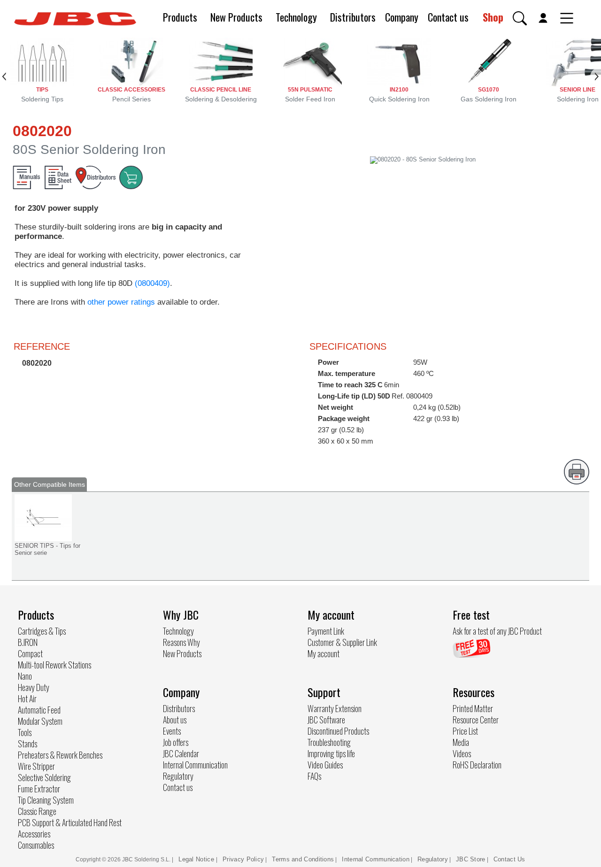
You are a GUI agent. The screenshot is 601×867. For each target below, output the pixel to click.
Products (180, 16)
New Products (236, 16)
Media (461, 742)
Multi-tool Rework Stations (54, 665)
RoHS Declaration (477, 765)
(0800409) (152, 283)
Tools (24, 732)
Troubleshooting (329, 742)
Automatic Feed (39, 710)
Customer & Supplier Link (342, 642)
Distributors (353, 16)
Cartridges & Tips (42, 631)
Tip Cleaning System (46, 800)
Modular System (40, 721)
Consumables (36, 845)
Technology (296, 16)
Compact (30, 653)
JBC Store (470, 859)
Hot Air (27, 698)
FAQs (314, 776)
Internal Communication (195, 765)
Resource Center (476, 720)
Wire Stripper (36, 766)
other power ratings (121, 302)
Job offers (175, 742)
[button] (520, 18)
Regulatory (178, 776)
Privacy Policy (243, 859)
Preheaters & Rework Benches (60, 755)
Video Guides (325, 765)
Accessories (34, 834)
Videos (462, 753)
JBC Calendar (181, 753)
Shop (493, 16)
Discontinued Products (338, 731)
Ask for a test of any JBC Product (497, 631)
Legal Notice (197, 859)
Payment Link (326, 631)
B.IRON (28, 642)
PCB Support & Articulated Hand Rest (70, 822)
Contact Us (509, 859)
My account (323, 653)
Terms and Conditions (303, 859)
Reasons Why (181, 642)
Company (401, 16)
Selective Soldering (44, 777)
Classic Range (37, 811)
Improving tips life (331, 753)
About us (174, 720)
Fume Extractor (39, 789)
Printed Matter (473, 708)
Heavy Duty (33, 687)
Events (172, 731)
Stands (27, 743)
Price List (465, 731)
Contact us (448, 16)
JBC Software (326, 720)
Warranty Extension (335, 708)
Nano (25, 676)
